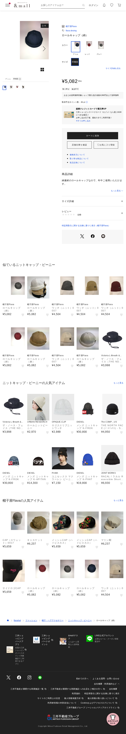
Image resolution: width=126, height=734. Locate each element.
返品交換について (77, 163)
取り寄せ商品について (79, 159)
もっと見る (116, 191)
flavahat (17, 620)
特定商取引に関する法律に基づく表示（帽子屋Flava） (86, 225)
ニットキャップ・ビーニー (80, 620)
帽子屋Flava (71, 26)
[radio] (75, 48)
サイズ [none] (65, 62)
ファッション (31, 620)
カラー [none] (65, 45)
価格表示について (77, 155)
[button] (26, 48)
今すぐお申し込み (83, 121)
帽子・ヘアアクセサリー (52, 620)
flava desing (71, 30)
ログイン (93, 5)
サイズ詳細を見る (113, 68)
